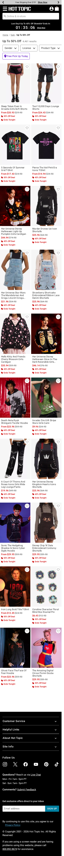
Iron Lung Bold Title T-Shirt (15, 609)
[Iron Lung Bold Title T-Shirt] (15, 586)
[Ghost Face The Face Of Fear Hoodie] (15, 648)
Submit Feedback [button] (26, 789)
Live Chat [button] (36, 774)
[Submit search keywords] (4, 16)
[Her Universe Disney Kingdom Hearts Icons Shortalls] (46, 459)
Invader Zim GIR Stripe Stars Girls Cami (44, 421)
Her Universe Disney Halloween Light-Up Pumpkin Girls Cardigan (13, 231)
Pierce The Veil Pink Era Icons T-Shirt (44, 168)
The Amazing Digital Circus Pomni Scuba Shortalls (42, 673)
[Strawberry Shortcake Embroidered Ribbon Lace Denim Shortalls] (46, 270)
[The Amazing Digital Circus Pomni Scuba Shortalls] (46, 648)
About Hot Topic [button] (13, 738)
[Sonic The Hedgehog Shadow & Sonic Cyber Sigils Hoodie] (15, 523)
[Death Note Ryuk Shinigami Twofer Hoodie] (15, 398)
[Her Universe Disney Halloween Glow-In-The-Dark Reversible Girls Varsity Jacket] (46, 334)
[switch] (16, 56)
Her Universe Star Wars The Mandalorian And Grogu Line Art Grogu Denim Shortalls (13, 295)
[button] (4, 9)
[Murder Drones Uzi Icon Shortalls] (46, 206)
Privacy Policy (12, 825)
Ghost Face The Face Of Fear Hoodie (14, 671)
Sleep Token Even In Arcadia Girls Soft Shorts (14, 107)
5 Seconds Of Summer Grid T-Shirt (13, 168)
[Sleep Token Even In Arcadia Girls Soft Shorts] (15, 83)
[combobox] (30, 16)
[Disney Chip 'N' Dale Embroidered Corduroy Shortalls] (46, 523)
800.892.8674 (9, 849)
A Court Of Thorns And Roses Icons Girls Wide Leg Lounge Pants (13, 484)
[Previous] (3, 2)
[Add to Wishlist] (27, 66)
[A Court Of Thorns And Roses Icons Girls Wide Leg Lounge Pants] (15, 459)
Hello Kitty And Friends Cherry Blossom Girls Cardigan (13, 359)
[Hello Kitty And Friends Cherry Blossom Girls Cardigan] (15, 334)
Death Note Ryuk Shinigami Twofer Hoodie (14, 421)
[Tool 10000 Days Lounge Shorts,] (46, 83)
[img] (4, 764)
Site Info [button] (8, 746)
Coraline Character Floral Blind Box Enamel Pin (45, 610)
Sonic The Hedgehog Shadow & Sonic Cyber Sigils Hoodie (13, 548)
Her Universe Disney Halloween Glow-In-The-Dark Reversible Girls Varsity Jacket (45, 359)
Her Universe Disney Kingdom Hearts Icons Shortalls (44, 484)
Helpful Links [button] (11, 729)
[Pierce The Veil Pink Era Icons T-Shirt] (46, 145)
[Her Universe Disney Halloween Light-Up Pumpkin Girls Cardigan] (15, 206)
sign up (52, 808)
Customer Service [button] (14, 721)
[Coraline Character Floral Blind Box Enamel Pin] (46, 586)
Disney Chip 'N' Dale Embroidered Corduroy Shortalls (44, 548)
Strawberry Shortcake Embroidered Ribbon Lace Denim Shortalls (46, 295)
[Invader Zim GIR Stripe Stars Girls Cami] (46, 398)
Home (5, 35)
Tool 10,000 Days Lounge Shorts (45, 107)
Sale (13, 35)
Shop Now (42, 2)
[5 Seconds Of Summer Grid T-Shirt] (15, 145)
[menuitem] (57, 8)
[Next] (58, 2)
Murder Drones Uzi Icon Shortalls (44, 230)
